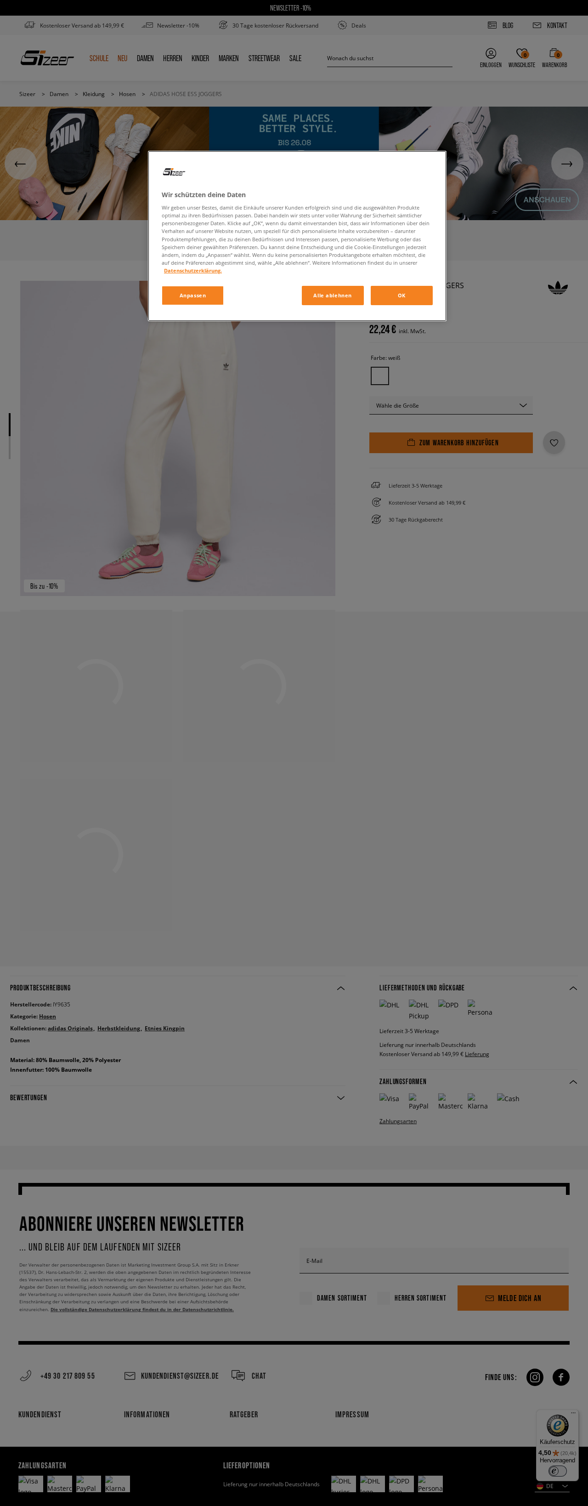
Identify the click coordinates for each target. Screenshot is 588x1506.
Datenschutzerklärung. (193, 270)
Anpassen (193, 295)
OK (402, 295)
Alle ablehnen (332, 295)
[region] (297, 236)
